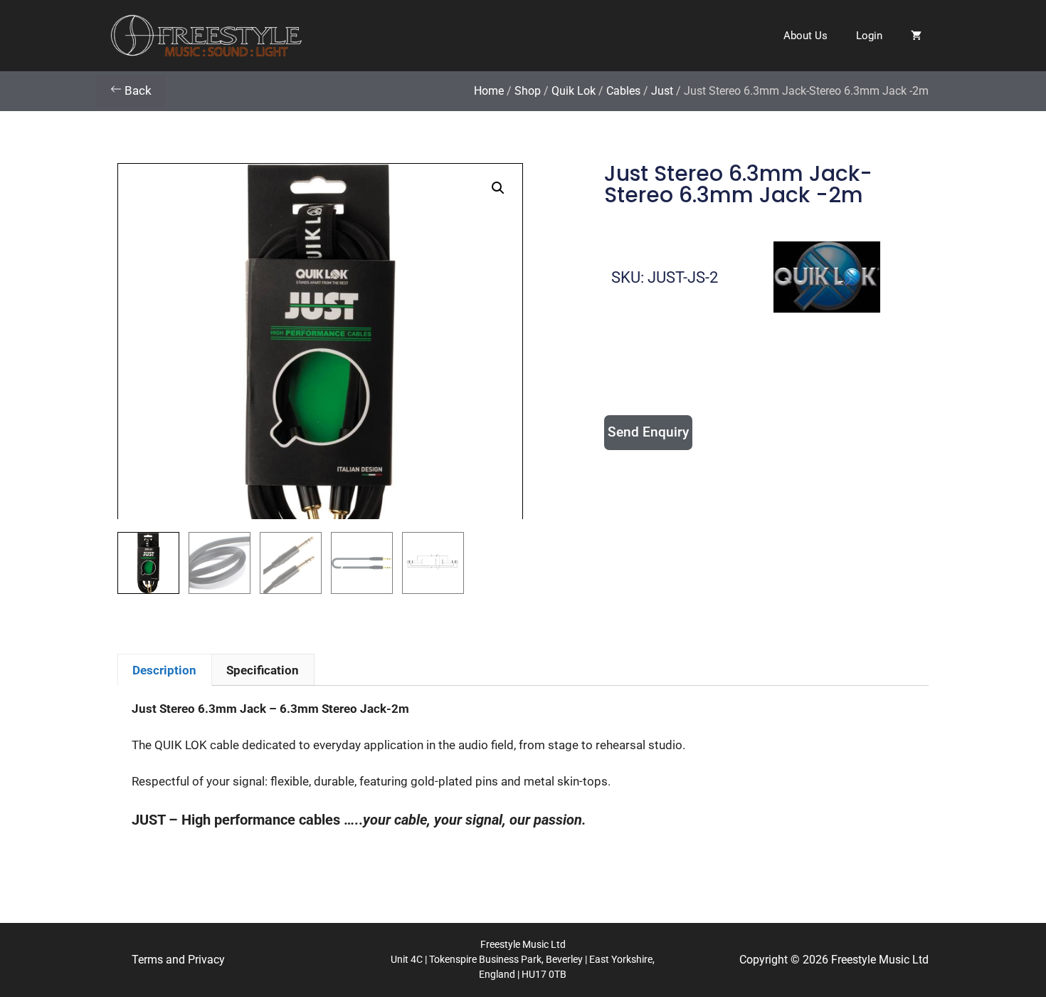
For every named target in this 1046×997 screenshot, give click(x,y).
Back (137, 90)
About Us (805, 35)
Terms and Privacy (178, 959)
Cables (623, 91)
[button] (498, 188)
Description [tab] (164, 670)
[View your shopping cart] (916, 35)
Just (662, 91)
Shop (527, 91)
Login (869, 35)
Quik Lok (573, 91)
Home (489, 91)
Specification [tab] (262, 670)
